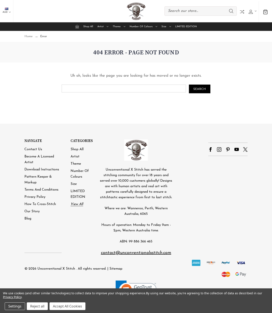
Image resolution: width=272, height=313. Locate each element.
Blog (27, 218)
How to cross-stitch (40, 204)
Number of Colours (141, 26)
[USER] (251, 11)
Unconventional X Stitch (56, 269)
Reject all (37, 306)
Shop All (88, 26)
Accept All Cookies (67, 306)
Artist (100, 26)
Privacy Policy (34, 197)
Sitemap (115, 269)
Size (164, 26)
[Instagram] (219, 149)
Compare (242, 12)
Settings (14, 306)
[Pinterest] (228, 149)
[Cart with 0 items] (265, 11)
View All (77, 204)
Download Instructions (41, 169)
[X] (245, 149)
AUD (5, 12)
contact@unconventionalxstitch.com (136, 253)
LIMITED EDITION (186, 26)
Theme (117, 26)
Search (231, 11)
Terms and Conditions (41, 189)
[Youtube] (236, 149)
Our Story (32, 211)
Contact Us (33, 149)
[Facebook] (210, 149)
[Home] (77, 27)
